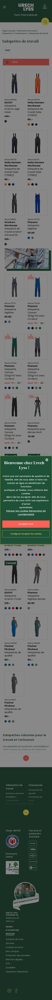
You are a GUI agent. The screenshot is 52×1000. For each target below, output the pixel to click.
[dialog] (26, 500)
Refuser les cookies (17, 510)
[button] (26, 534)
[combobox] (46, 459)
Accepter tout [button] (26, 524)
